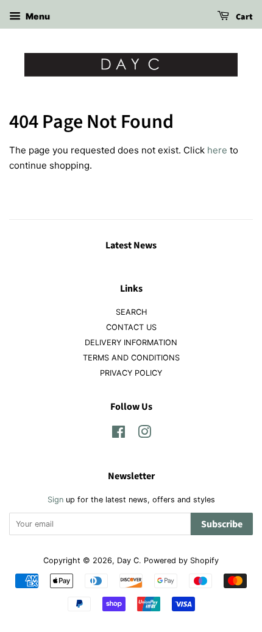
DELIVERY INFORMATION (131, 342)
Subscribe (222, 524)
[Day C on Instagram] (144, 434)
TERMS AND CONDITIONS (131, 357)
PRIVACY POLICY (131, 372)
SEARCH (131, 312)
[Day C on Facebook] (119, 434)
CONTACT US (131, 327)
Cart (243, 17)
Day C (128, 560)
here (217, 150)
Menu (37, 16)
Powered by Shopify (181, 560)
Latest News (131, 245)
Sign (55, 499)
